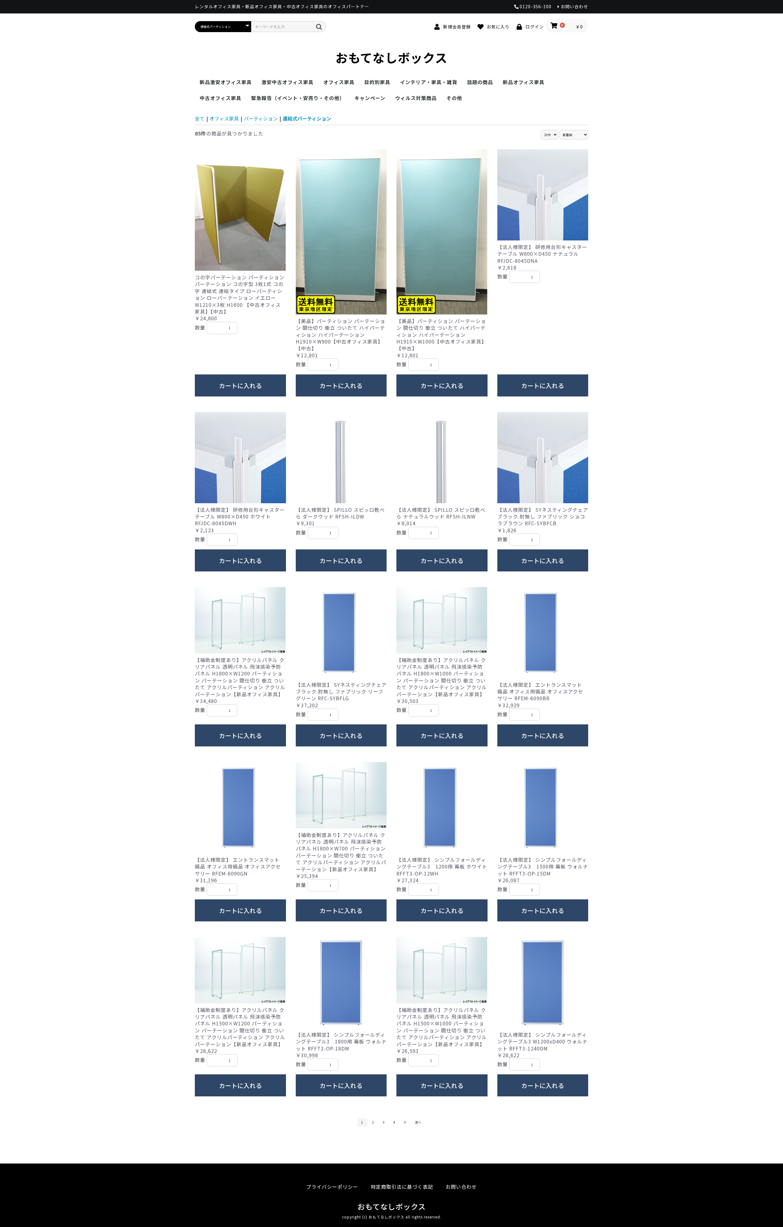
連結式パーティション (307, 118)
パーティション (261, 118)
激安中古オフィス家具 (288, 82)
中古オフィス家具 (220, 98)
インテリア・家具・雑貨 (428, 82)
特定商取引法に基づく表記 (402, 1186)
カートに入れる (240, 385)
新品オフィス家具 (523, 82)
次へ (418, 1122)
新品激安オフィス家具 (226, 82)
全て (200, 118)
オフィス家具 (338, 82)
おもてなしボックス (391, 57)
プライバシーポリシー (332, 1186)
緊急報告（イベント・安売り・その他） (298, 98)
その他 (454, 98)
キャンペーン (369, 98)
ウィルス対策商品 (416, 98)
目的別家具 (377, 82)
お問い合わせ (461, 1186)
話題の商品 (480, 82)
